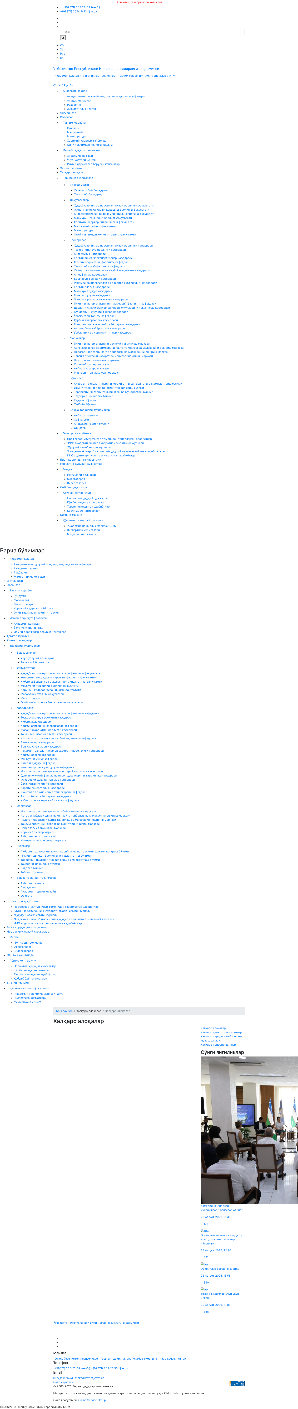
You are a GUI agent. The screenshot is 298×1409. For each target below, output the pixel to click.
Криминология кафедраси (92, 287)
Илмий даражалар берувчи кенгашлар (93, 164)
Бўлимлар (76, 378)
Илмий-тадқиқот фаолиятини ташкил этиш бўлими (109, 387)
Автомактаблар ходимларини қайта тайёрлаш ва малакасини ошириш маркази (129, 347)
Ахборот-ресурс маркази (91, 368)
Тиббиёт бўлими (85, 404)
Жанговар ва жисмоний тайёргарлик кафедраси (107, 324)
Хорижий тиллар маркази (92, 364)
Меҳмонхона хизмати (82, 534)
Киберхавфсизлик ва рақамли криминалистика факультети (114, 213)
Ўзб (60, 85)
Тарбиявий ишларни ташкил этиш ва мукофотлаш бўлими (113, 392)
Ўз (61, 49)
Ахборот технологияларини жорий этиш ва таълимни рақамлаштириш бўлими (128, 383)
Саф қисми (81, 419)
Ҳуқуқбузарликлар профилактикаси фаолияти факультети (114, 205)
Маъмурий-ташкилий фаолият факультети (103, 218)
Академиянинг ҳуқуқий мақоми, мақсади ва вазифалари (106, 96)
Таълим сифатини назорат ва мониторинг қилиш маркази (113, 356)
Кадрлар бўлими (85, 400)
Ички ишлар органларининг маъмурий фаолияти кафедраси (115, 303)
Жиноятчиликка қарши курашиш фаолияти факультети (111, 209)
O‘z (62, 45)
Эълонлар (108, 75)
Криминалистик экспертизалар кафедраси (103, 258)
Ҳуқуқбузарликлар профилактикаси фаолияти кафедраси (113, 245)
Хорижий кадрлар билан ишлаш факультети (104, 222)
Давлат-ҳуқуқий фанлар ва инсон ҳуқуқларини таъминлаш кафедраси (122, 307)
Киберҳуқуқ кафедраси (90, 253)
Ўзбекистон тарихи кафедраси (95, 316)
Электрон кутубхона (77, 433)
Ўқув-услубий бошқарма (91, 190)
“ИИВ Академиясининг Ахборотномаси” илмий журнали (105, 443)
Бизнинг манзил (71, 515)
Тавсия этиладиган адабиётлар (88, 506)
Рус (62, 53)
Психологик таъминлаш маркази (96, 360)
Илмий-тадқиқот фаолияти (81, 150)
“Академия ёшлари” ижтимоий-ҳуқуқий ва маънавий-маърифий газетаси (117, 451)
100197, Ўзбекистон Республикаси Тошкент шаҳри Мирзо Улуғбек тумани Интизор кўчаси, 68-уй (119, 1358)
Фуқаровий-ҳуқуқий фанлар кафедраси (101, 311)
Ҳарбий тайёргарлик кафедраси (96, 320)
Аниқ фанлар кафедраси (90, 274)
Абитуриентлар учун (159, 75)
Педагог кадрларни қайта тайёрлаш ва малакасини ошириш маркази (121, 352)
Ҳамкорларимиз (71, 168)
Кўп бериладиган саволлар (85, 502)
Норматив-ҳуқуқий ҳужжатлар (81, 463)
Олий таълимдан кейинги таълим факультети (105, 234)
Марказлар (77, 338)
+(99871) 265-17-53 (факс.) (78, 11)
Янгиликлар (91, 75)
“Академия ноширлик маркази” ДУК (91, 526)
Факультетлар (79, 200)
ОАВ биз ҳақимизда (73, 487)
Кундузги (73, 128)
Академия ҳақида (67, 75)
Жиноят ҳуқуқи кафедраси (92, 295)
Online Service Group (92, 1400)
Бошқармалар (79, 184)
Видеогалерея (76, 483)
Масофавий (75, 132)
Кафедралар (78, 240)
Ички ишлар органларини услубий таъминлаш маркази (112, 343)
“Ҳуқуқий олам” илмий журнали (89, 447)
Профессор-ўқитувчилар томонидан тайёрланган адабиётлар (109, 439)
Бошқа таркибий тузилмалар (90, 410)
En (61, 57)
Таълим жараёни (129, 75)
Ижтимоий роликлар (81, 474)
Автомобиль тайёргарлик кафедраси (99, 328)
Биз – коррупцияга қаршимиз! (80, 459)
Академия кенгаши (80, 155)
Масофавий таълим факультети (95, 226)
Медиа (67, 469)
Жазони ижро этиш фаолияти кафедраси (102, 262)
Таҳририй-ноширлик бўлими (93, 396)
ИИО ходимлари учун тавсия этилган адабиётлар (101, 455)
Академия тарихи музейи (91, 423)
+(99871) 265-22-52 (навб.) (81, 7)
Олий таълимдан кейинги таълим (90, 144)
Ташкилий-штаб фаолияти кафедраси (99, 266)
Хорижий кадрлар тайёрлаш (86, 140)
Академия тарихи (79, 100)
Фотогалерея (76, 479)
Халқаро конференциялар (218, 1044)
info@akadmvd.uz (65, 1378)
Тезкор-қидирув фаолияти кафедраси (100, 249)
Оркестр (80, 428)
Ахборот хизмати (86, 415)
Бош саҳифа (64, 1011)
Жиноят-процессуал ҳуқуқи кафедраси (101, 299)
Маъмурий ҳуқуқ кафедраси (93, 291)
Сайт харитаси (63, 1382)
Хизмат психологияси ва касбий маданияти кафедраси (112, 270)
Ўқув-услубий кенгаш (81, 160)
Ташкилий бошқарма (88, 194)
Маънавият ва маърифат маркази (97, 372)
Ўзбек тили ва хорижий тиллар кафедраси (103, 332)
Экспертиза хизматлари (83, 530)
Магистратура (77, 136)
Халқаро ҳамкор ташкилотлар (221, 1032)
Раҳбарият (74, 104)
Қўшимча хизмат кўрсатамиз (83, 520)
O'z (55, 85)
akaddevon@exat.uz (91, 1378)
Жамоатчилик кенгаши (82, 108)
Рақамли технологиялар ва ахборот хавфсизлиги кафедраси (115, 282)
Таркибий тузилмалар (78, 178)
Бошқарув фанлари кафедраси (95, 278)
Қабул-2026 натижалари (83, 510)
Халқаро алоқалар (72, 172)
